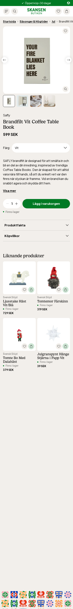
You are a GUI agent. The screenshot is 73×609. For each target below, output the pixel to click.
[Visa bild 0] (9, 101)
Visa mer (9, 191)
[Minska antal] (7, 203)
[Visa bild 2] (36, 101)
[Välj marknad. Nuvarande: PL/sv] (69, 3)
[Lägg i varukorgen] (31, 290)
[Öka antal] (16, 203)
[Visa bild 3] (49, 101)
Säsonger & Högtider (34, 21)
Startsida (9, 21)
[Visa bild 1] (22, 101)
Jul (53, 21)
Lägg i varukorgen (46, 204)
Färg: (6, 148)
